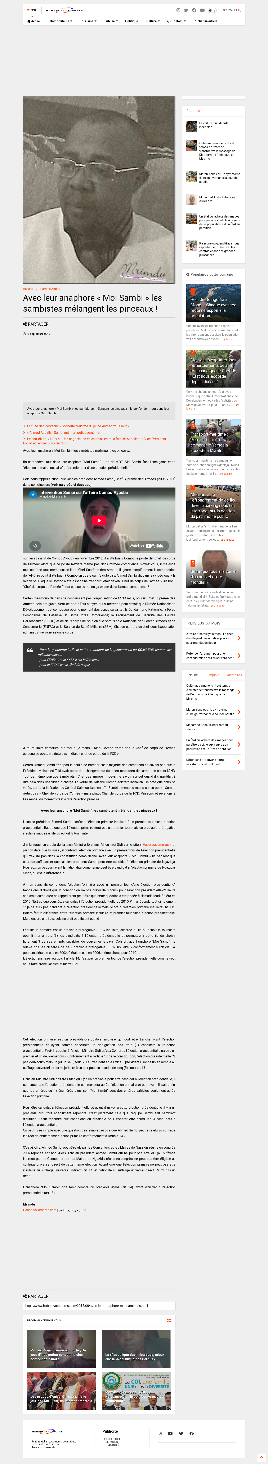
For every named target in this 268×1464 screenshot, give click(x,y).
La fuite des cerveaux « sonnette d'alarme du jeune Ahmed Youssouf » (78, 426)
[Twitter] (186, 10)
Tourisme (86, 21)
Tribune (109, 21)
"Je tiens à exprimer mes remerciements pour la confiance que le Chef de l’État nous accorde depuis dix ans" (213, 370)
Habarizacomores (156, 845)
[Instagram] (178, 10)
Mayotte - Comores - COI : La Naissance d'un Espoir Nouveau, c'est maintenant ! (135, 1396)
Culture (151, 21)
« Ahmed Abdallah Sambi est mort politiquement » (63, 433)
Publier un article (205, 21)
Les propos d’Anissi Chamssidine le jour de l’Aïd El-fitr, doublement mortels (61, 1399)
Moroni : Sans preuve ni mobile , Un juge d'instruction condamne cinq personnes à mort (58, 1354)
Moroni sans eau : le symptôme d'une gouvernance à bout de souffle (219, 177)
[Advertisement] (134, 61)
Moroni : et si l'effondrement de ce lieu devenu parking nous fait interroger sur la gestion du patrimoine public (213, 505)
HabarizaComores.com (39, 1210)
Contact (177, 21)
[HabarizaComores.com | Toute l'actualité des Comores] (64, 12)
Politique (131, 21)
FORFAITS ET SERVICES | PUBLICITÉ (112, 1442)
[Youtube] (202, 10)
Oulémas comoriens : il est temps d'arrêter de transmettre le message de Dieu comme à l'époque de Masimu (217, 151)
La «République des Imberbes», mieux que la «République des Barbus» (134, 1357)
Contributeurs (59, 21)
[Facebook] (194, 10)
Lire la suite (228, 339)
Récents (193, 111)
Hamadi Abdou (50, 288)
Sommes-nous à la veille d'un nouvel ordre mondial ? (213, 577)
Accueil (36, 21)
